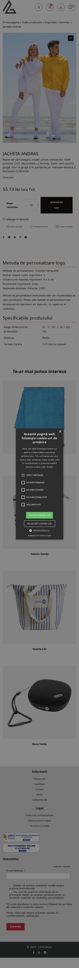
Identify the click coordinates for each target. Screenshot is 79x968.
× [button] (60, 431)
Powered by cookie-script (39, 536)
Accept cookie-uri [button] (39, 515)
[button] (39, 483)
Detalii (50, 467)
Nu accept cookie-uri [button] (39, 523)
